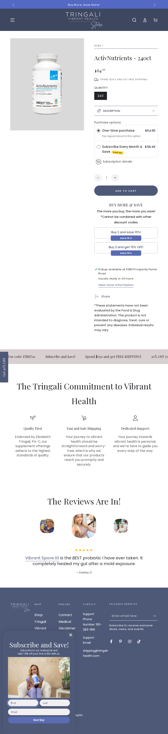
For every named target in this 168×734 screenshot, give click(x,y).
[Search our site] (134, 20)
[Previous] (19, 526)
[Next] (148, 526)
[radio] (98, 130)
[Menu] (12, 20)
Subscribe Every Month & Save (122, 149)
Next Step (38, 720)
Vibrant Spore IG (42, 558)
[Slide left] (13, 5)
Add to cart (126, 190)
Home (97, 45)
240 (101, 96)
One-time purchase (118, 130)
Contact (65, 615)
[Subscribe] (155, 615)
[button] (4, 367)
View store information (116, 285)
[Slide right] (154, 5)
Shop (38, 615)
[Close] (70, 634)
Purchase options (107, 122)
